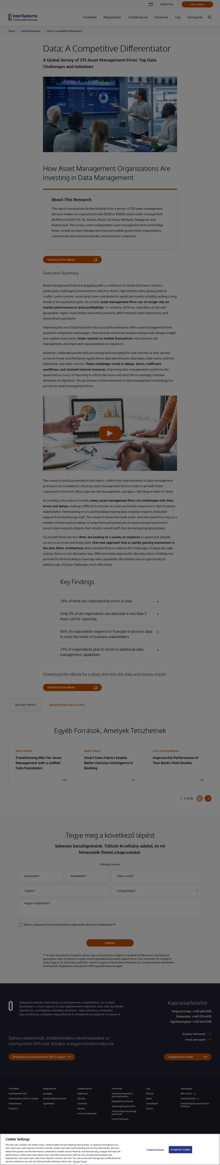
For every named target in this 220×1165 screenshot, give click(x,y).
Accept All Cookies (180, 1149)
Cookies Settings (155, 1149)
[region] (110, 1149)
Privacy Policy (80, 1161)
